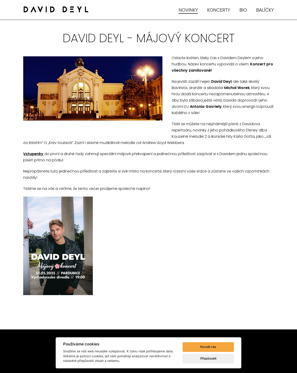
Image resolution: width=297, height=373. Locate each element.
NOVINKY (188, 10)
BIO (243, 10)
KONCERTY (218, 10)
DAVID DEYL (57, 10)
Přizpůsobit (208, 358)
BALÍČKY (265, 10)
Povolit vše (208, 347)
